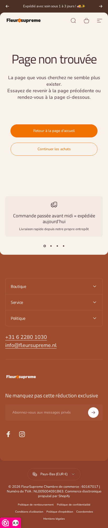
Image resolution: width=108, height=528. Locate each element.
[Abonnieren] (93, 412)
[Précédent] (7, 6)
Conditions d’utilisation (29, 512)
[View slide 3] (57, 246)
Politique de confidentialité (73, 505)
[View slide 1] (44, 246)
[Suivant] (100, 6)
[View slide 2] (51, 246)
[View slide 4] (63, 246)
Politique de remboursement (36, 505)
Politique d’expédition (59, 512)
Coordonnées (84, 512)
